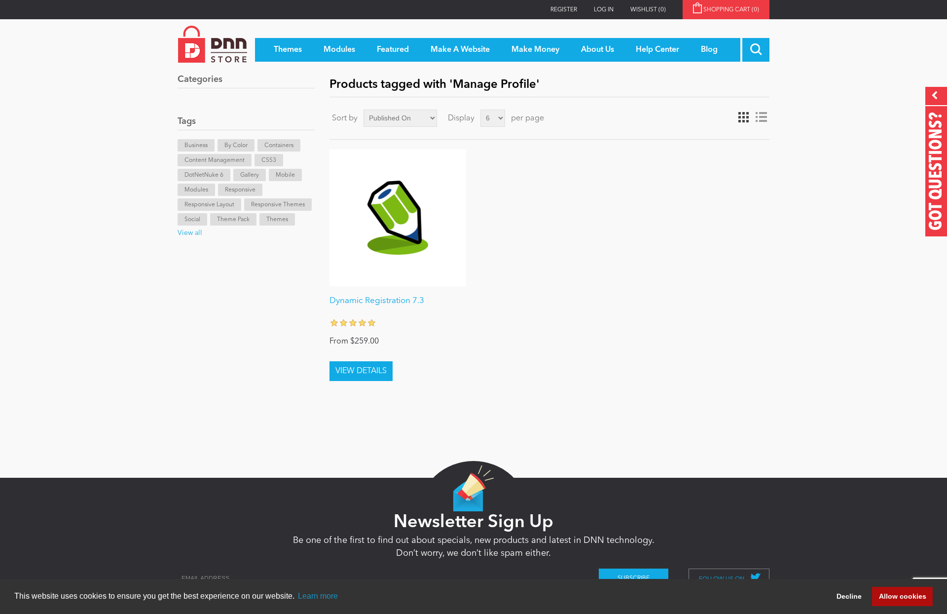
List (761, 117)
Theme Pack (233, 220)
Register (563, 10)
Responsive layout (209, 205)
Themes (277, 220)
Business (196, 146)
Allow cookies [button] (902, 596)
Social (192, 220)
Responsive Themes (278, 205)
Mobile (285, 175)
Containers (278, 146)
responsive (240, 190)
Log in (604, 10)
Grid (743, 117)
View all (190, 233)
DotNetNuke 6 (203, 175)
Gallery (249, 175)
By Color (236, 146)
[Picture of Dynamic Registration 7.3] (397, 218)
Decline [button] (849, 596)
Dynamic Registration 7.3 (376, 301)
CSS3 (268, 160)
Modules (196, 190)
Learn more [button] (318, 596)
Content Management (214, 160)
